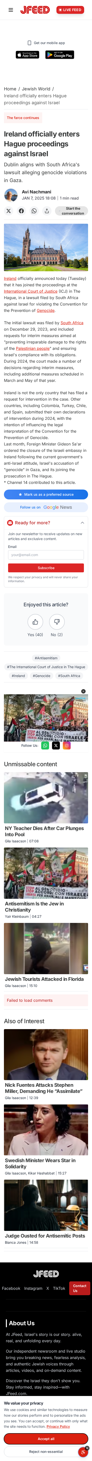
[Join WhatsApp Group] (45, 745)
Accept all (46, 1439)
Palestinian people (33, 348)
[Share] (47, 211)
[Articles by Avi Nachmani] (11, 195)
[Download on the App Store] (27, 55)
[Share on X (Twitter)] (8, 211)
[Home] (35, 10)
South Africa (72, 322)
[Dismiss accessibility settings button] (87, 1448)
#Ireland (18, 676)
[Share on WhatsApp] (34, 211)
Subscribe (46, 568)
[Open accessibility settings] (83, 1452)
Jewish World (36, 88)
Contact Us (79, 1288)
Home (10, 88)
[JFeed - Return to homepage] (46, 1273)
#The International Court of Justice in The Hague (46, 667)
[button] (83, 691)
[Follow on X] (56, 745)
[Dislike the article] (57, 622)
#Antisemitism (46, 658)
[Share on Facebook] (21, 211)
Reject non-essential (46, 1451)
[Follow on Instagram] (67, 745)
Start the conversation (73, 210)
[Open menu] (11, 10)
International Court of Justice (30, 291)
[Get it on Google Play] (59, 54)
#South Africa (69, 676)
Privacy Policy (58, 1426)
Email (12, 546)
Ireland (10, 278)
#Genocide (41, 676)
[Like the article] (35, 622)
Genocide (45, 310)
